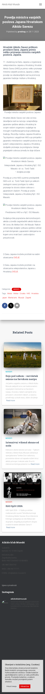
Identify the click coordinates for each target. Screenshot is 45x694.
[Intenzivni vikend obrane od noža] (22, 421)
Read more (10, 401)
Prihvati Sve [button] (25, 686)
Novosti (16, 289)
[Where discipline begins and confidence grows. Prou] (22, 616)
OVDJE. (15, 271)
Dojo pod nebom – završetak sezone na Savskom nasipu (22, 377)
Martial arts (12, 298)
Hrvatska (34, 293)
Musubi (21, 298)
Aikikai (15, 293)
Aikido (9, 293)
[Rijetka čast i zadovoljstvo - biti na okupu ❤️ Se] (22, 651)
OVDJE (17, 257)
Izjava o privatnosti (9, 585)
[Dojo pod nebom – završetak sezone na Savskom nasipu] (22, 355)
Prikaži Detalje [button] (11, 686)
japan (4, 298)
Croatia (22, 293)
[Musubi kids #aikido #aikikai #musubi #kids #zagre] (22, 642)
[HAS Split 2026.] (22, 485)
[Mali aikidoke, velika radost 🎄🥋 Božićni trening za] (22, 626)
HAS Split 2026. (14, 506)
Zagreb (28, 298)
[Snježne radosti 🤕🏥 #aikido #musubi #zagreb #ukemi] (22, 635)
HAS (28, 293)
